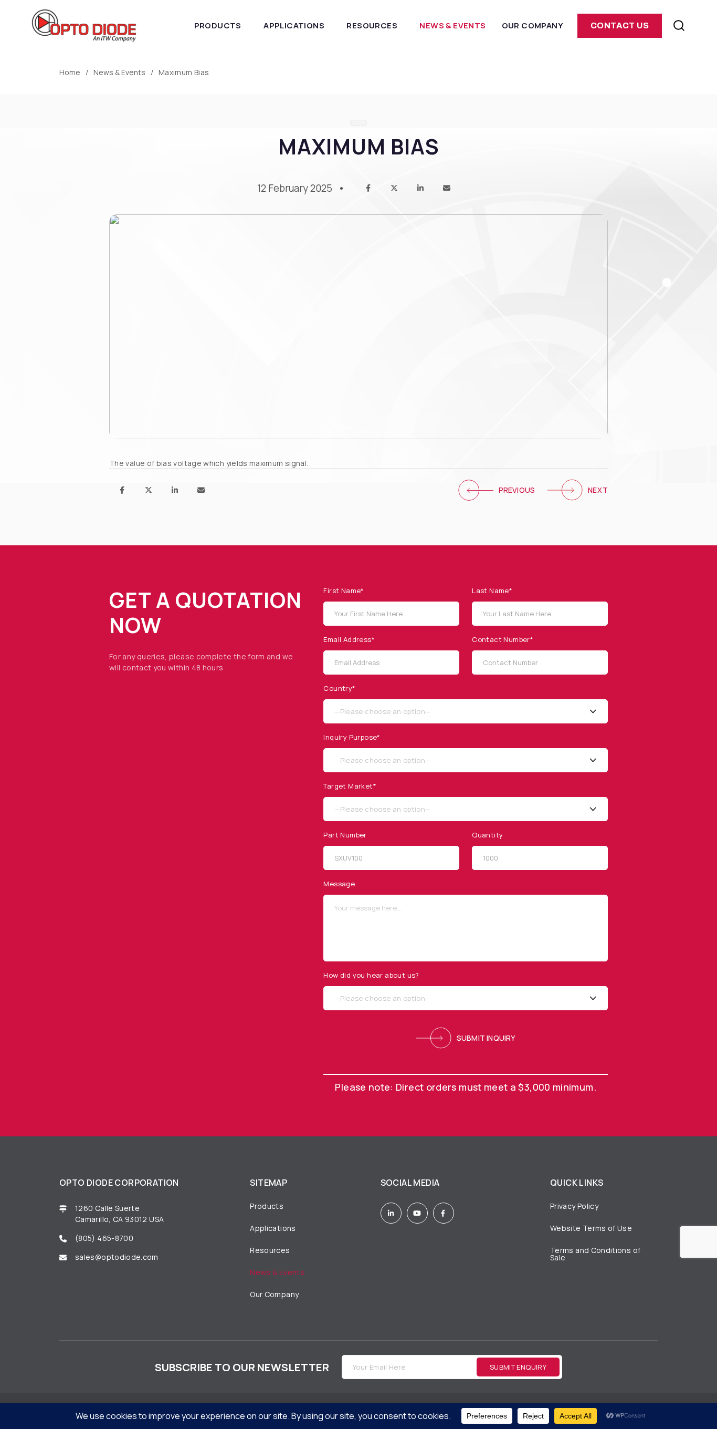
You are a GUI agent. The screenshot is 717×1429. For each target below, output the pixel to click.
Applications (293, 25)
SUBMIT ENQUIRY (518, 1367)
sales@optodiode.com (117, 1257)
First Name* (343, 590)
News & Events (452, 25)
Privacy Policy (574, 1206)
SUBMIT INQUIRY (486, 1038)
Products (217, 25)
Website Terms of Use (591, 1228)
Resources (371, 25)
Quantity (487, 835)
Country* (339, 688)
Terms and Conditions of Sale (595, 1253)
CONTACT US (620, 25)
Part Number (344, 835)
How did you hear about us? (371, 975)
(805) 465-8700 (104, 1238)
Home (69, 72)
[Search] (679, 25)
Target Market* (349, 786)
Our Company (532, 25)
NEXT (598, 490)
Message (339, 884)
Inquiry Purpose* (351, 737)
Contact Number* (502, 639)
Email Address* (349, 639)
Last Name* (492, 590)
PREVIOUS (517, 490)
